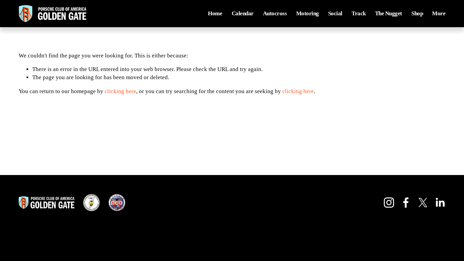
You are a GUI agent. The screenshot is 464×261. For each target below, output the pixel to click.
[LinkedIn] (439, 202)
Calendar (243, 13)
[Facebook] (405, 202)
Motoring (307, 13)
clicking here (120, 91)
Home (215, 13)
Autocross (275, 13)
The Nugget (388, 13)
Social (335, 13)
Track (358, 13)
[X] (422, 202)
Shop (417, 13)
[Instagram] (388, 202)
